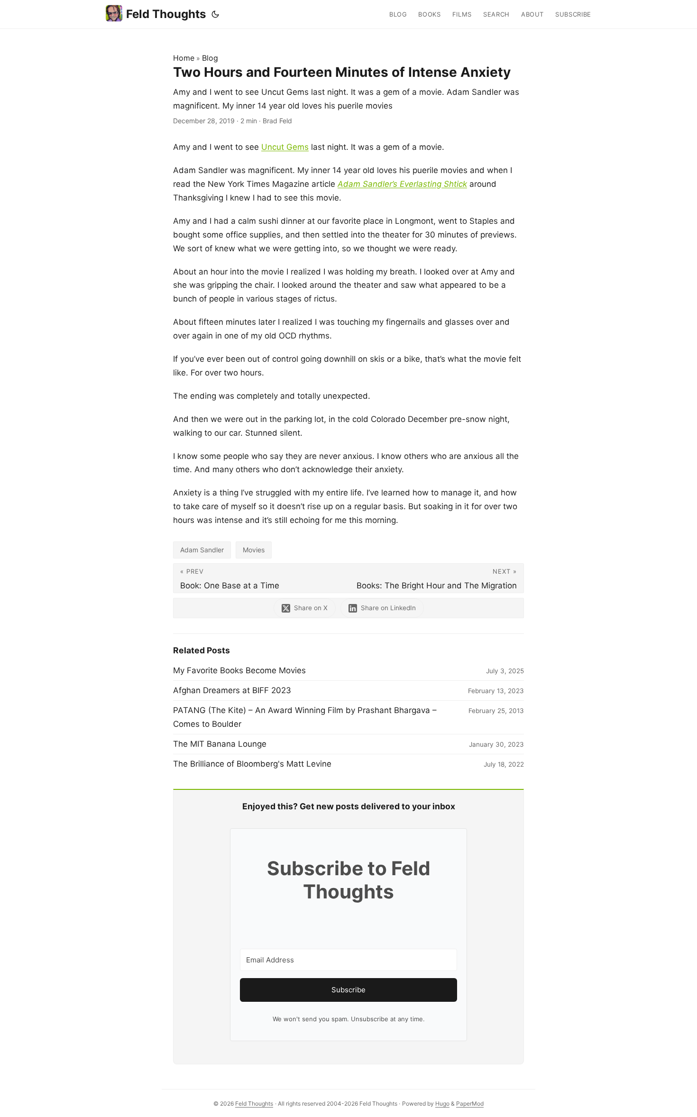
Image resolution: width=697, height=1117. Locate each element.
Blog (210, 58)
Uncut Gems (285, 147)
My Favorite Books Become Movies (239, 670)
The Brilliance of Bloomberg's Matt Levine (252, 764)
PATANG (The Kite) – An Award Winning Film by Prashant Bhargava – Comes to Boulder (305, 717)
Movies (254, 550)
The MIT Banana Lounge (219, 744)
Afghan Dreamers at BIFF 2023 (232, 690)
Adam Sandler (202, 550)
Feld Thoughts (166, 14)
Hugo (442, 1103)
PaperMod (470, 1103)
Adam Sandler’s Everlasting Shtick (402, 184)
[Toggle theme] (215, 14)
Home (183, 58)
